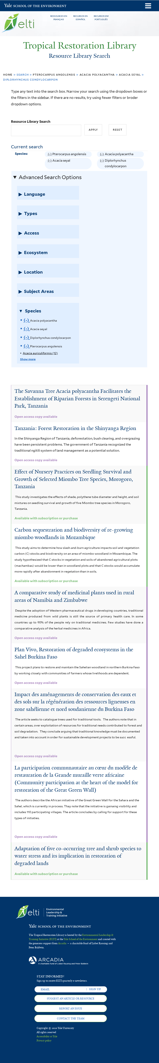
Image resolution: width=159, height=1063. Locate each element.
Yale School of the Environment (15, 6)
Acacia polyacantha (97, 74)
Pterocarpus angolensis (54, 74)
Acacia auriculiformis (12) (40, 353)
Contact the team (70, 1018)
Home (7, 74)
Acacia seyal (130, 74)
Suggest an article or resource (70, 998)
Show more (28, 359)
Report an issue (70, 1008)
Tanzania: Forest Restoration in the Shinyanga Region (75, 428)
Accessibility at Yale (47, 1036)
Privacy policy (44, 1040)
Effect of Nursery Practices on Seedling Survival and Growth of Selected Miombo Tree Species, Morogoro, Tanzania (73, 479)
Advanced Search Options (50, 177)
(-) (50, 154)
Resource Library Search (30, 121)
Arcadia (62, 943)
